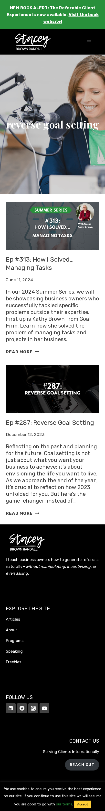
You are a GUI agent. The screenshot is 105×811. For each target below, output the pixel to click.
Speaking (14, 651)
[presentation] (52, 226)
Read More (22, 351)
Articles (13, 619)
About (11, 630)
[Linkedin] (11, 708)
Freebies (13, 662)
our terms (64, 804)
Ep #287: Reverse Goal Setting (50, 422)
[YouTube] (44, 708)
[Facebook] (22, 708)
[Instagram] (33, 708)
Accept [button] (82, 804)
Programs (14, 640)
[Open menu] (88, 42)
